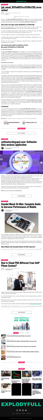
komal (7, 14)
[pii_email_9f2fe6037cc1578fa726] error (29, 118)
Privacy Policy (18, 413)
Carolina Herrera (9, 269)
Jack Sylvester (8, 148)
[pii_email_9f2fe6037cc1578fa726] (14, 118)
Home (13, 413)
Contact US (29, 413)
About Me (23, 413)
